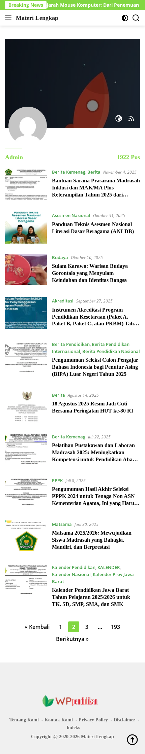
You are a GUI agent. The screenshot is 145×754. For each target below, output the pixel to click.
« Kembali (37, 627)
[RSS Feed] (131, 119)
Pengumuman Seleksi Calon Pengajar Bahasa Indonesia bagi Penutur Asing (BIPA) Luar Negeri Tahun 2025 (95, 367)
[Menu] (9, 18)
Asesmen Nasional (71, 215)
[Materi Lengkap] (72, 700)
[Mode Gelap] (125, 18)
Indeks (73, 727)
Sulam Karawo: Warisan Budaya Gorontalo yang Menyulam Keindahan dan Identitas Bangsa (90, 273)
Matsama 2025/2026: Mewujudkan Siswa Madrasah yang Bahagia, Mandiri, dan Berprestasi (92, 540)
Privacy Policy (93, 719)
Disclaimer (124, 719)
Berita (93, 172)
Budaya (60, 257)
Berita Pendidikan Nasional (111, 351)
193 (115, 627)
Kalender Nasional (71, 574)
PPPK (57, 480)
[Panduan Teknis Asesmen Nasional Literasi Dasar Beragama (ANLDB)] (26, 227)
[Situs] (118, 119)
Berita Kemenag (68, 172)
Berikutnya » (72, 639)
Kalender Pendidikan (73, 567)
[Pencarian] (136, 18)
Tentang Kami (24, 719)
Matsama (62, 524)
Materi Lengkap (37, 17)
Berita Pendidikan (71, 344)
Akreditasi (63, 301)
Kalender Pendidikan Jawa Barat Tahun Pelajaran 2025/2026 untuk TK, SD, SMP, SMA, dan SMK (91, 597)
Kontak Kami (59, 719)
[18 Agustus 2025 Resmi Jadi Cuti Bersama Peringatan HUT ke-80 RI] (26, 407)
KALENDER (108, 567)
